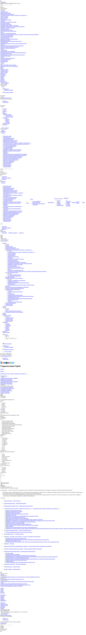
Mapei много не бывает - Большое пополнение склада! (12, 579)
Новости (7, 119)
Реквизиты (3, 606)
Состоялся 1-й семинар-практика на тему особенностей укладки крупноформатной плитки (20, 576)
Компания (8, 324)
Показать (2, 485)
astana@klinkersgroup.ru (6, 97)
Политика (3, 607)
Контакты (8, 122)
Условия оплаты (9, 115)
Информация (3, 600)
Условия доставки (9, 116)
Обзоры (2, 608)
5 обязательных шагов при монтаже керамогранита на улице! (14, 583)
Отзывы (7, 121)
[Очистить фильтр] (1, 484)
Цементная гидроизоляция (6, 379)
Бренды (2, 591)
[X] (6, 363)
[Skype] (12, 363)
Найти (2, 626)
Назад (8, 244)
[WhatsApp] (10, 363)
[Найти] (2, 6)
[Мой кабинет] (1, 225)
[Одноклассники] (3, 363)
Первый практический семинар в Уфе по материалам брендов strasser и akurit (17, 581)
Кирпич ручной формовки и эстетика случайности (11, 586)
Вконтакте (5, 101)
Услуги (7, 309)
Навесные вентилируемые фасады (15, 291)
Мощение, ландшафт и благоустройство (16, 280)
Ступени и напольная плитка (14, 274)
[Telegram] (13, 363)
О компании (3, 595)
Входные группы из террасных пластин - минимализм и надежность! (15, 584)
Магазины (3, 602)
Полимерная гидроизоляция (7, 380)
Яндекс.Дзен (5, 102)
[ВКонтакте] (1, 363)
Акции (2, 589)
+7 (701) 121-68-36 (5, 83)
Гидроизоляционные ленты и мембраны (9, 378)
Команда (7, 120)
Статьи (2, 582)
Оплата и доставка (10, 317)
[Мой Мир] (5, 363)
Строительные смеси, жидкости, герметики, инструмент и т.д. (21, 252)
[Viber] (8, 363)
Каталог (7, 245)
